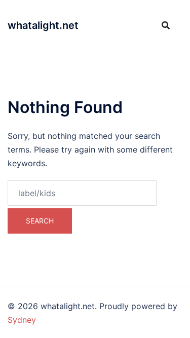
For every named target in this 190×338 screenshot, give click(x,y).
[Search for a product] (166, 25)
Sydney (22, 320)
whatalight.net (43, 25)
